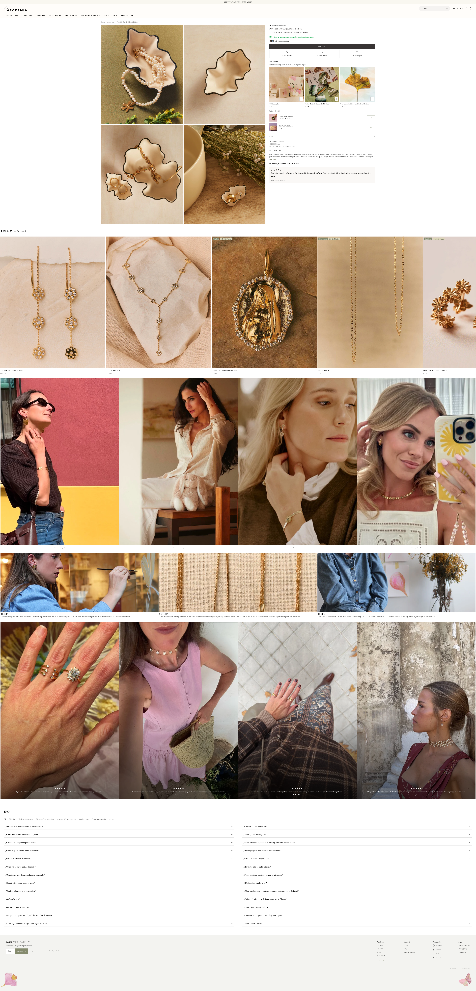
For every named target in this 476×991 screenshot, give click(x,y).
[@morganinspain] (416, 461)
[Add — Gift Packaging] (301, 99)
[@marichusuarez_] (178, 461)
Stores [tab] (112, 819)
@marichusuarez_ (178, 548)
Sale (115, 15)
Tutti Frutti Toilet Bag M (286, 126)
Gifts (106, 15)
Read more (272, 159)
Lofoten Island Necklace (286, 116)
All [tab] (5, 819)
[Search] (447, 8)
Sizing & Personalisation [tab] (45, 819)
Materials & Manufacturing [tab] (66, 819)
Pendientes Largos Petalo (11, 370)
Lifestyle (40, 15)
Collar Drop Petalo (114, 370)
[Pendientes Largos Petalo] (52, 302)
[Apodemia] (15, 8)
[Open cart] (471, 8)
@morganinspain (416, 548)
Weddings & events (90, 15)
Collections (71, 15)
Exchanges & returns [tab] (26, 819)
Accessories (110, 22)
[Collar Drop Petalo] (158, 302)
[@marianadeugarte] (59, 461)
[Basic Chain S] (370, 302)
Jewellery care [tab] (84, 819)
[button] (142, 74)
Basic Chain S (323, 370)
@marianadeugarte (59, 548)
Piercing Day (127, 15)
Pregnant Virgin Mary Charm (224, 370)
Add (370, 117)
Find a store (382, 961)
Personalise (55, 15)
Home (103, 22)
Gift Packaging (274, 104)
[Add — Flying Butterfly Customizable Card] (336, 99)
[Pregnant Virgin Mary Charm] (264, 302)
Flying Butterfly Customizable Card (317, 104)
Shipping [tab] (12, 819)
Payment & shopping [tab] (99, 819)
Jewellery (27, 15)
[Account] (466, 8)
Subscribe (21, 951)
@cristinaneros (297, 548)
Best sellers (11, 15)
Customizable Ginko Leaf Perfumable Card (354, 104)
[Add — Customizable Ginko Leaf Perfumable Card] (372, 99)
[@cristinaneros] (297, 461)
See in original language (278, 180)
